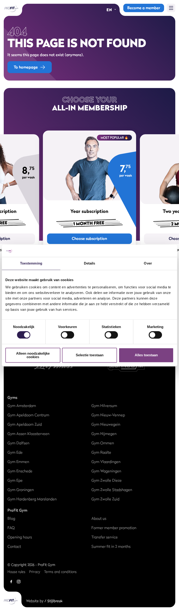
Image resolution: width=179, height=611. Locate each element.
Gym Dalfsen (18, 443)
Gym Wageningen (106, 471)
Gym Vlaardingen (105, 461)
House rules (16, 571)
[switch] (67, 332)
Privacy (34, 571)
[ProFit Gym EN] (11, 8)
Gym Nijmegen (104, 433)
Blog (11, 518)
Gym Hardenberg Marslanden (32, 499)
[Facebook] (11, 581)
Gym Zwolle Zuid (105, 499)
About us (98, 518)
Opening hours (19, 537)
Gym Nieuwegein (105, 424)
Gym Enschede (19, 471)
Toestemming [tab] (31, 263)
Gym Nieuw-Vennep (108, 415)
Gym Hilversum (104, 405)
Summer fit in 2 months (111, 546)
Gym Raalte (101, 452)
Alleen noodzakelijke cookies (33, 355)
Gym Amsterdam (21, 405)
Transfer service (104, 537)
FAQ (11, 527)
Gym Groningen (20, 489)
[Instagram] (18, 581)
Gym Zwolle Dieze (106, 480)
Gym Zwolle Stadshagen (111, 489)
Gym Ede (15, 452)
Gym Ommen (102, 443)
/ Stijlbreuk (53, 600)
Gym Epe (15, 480)
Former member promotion (113, 527)
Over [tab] (148, 263)
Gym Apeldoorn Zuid (24, 424)
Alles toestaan (146, 355)
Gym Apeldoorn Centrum (28, 415)
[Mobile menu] (171, 8)
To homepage (26, 67)
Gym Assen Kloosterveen (28, 433)
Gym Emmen (18, 461)
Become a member (143, 8)
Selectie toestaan (89, 355)
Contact (14, 546)
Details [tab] (89, 263)
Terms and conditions (60, 571)
